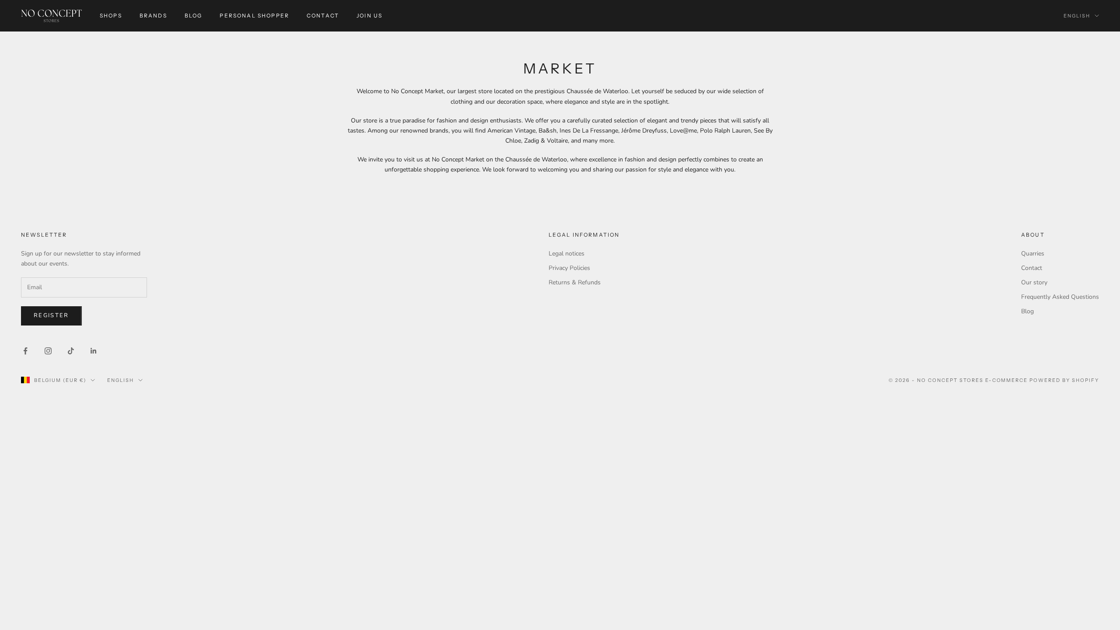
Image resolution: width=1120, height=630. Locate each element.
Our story (1034, 282)
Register (51, 315)
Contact (323, 15)
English (1077, 16)
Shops (111, 15)
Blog (194, 15)
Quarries (1032, 253)
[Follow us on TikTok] (70, 350)
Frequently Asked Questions (1060, 297)
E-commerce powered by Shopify (1042, 380)
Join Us (369, 15)
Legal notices (566, 253)
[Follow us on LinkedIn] (93, 350)
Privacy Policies (569, 268)
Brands (153, 15)
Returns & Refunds (575, 282)
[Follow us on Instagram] (48, 350)
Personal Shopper (254, 15)
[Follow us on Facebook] (25, 350)
